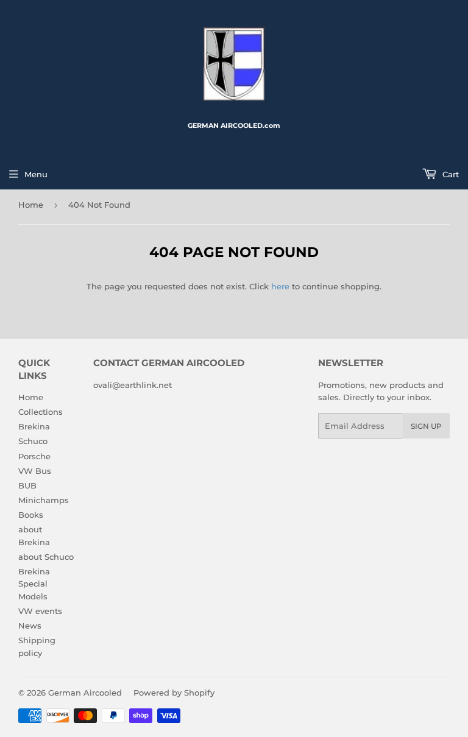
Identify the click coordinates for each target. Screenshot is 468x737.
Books (30, 515)
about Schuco (46, 557)
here (280, 286)
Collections (40, 412)
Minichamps (43, 500)
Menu (36, 174)
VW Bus (34, 471)
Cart (449, 174)
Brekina (34, 426)
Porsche (34, 456)
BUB (27, 485)
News (29, 625)
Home (30, 205)
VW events (40, 611)
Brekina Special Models (34, 584)
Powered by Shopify (173, 692)
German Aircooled (85, 692)
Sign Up (426, 426)
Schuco (33, 441)
